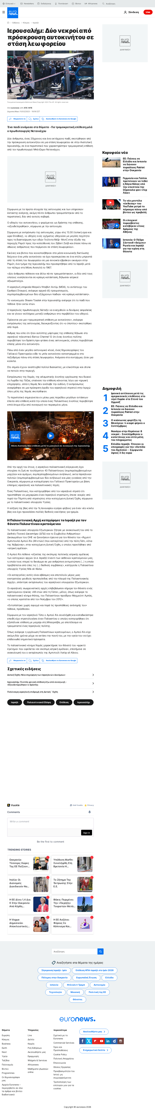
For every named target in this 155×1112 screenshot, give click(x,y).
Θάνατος (77, 999)
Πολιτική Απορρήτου (63, 1058)
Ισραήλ (36, 23)
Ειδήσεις (16, 23)
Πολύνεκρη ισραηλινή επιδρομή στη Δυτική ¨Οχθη (32, 692)
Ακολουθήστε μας (37, 1052)
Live (148, 12)
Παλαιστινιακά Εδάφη (39, 702)
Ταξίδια (5, 1060)
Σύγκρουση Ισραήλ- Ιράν (54, 970)
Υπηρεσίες (33, 1030)
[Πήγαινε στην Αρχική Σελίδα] (12, 12)
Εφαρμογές (33, 1056)
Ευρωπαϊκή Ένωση (86, 977)
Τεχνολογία (55, 992)
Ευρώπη (6, 1035)
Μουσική (75, 992)
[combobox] (118, 3)
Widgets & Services (37, 1060)
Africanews (33, 1064)
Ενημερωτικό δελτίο (94, 1050)
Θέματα (6, 1030)
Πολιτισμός (7, 1064)
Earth (4, 1047)
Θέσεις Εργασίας (62, 1067)
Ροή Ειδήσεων (35, 1047)
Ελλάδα (109, 977)
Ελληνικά (9, 3)
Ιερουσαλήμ (83, 702)
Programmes (8, 1073)
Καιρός (31, 1043)
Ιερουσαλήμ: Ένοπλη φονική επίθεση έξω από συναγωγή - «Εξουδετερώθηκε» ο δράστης (37, 683)
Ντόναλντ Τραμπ (76, 984)
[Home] (8, 23)
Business (6, 1043)
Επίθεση (64, 702)
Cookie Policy (60, 1054)
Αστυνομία (99, 984)
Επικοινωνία (59, 1062)
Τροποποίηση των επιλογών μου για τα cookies (63, 1085)
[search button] (103, 3)
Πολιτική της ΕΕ (97, 992)
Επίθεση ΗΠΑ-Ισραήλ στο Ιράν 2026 (95, 970)
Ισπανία (54, 984)
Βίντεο (5, 1068)
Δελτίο (31, 1039)
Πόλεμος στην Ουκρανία (54, 977)
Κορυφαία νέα (115, 152)
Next (4, 1052)
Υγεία (4, 1056)
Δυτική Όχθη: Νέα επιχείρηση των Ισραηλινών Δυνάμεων (36, 675)
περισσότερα (60, 1030)
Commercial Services (63, 1042)
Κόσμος (26, 23)
